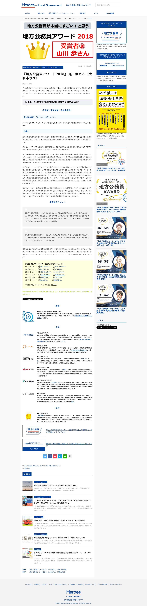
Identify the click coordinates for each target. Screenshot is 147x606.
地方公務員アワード (55, 13)
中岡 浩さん (44, 277)
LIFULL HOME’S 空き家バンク (79, 350)
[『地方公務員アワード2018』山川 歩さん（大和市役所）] (60, 456)
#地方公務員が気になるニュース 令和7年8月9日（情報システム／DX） (60, 538)
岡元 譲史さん (45, 269)
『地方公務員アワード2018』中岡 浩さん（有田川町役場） (48, 569)
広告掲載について (90, 584)
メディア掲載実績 (102, 584)
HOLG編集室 (110, 13)
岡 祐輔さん (59, 269)
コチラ (90, 18)
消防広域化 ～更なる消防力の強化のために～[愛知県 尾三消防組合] (59, 520)
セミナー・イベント (68, 13)
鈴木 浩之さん (59, 275)
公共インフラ (44, 466)
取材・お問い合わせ (60, 584)
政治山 (64, 369)
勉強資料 (82, 13)
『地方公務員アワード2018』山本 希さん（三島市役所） (47, 572)
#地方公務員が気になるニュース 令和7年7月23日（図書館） (56, 485)
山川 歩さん (58, 277)
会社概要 (36, 584)
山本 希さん (44, 280)
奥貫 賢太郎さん (45, 272)
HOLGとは (28, 584)
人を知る (27, 13)
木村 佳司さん (59, 272)
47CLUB (40, 415)
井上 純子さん (45, 267)
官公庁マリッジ (56, 382)
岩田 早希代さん (60, 267)
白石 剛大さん (45, 275)
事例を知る (41, 13)
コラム (96, 13)
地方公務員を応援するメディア (73, 600)
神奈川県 (27, 468)
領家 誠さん (58, 280)
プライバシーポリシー (116, 584)
